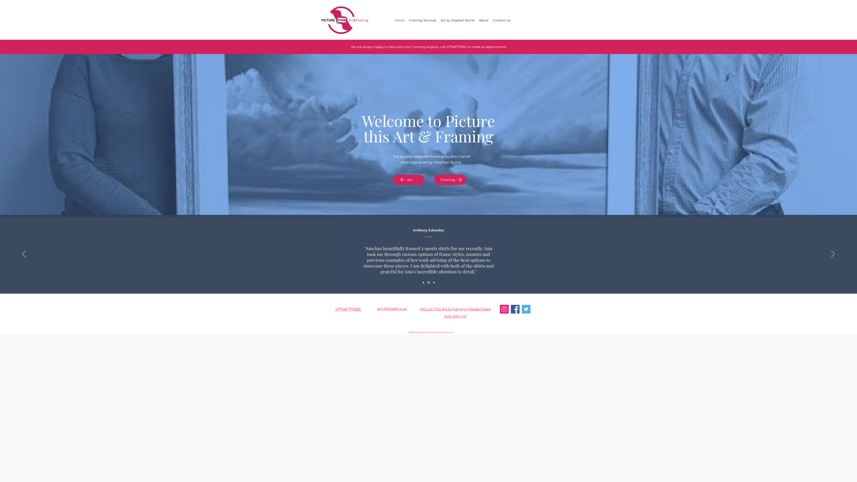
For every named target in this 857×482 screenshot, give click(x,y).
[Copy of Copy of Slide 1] (434, 282)
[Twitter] (526, 309)
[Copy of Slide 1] (429, 283)
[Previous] (24, 254)
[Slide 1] (423, 282)
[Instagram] (504, 309)
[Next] (833, 254)
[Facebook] (515, 309)
